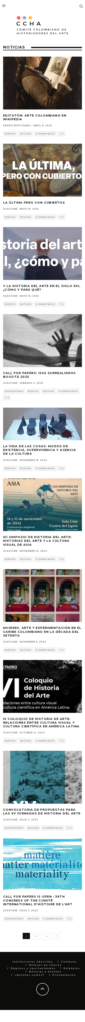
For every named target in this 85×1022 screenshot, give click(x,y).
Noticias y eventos (45, 971)
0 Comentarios (45, 134)
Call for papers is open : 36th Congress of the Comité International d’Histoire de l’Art (37, 900)
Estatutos (72, 968)
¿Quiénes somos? (30, 975)
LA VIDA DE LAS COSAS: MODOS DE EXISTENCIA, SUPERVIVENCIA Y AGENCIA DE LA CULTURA (39, 450)
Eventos (10, 134)
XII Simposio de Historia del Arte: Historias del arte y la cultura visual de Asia (37, 540)
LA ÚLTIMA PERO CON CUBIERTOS (34, 202)
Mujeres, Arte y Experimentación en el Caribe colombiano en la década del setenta (42, 631)
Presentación (64, 975)
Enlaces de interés (45, 965)
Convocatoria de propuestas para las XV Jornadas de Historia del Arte (41, 811)
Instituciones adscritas (32, 961)
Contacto (69, 961)
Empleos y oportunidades (33, 968)
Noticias (25, 134)
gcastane (10, 209)
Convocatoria (14, 391)
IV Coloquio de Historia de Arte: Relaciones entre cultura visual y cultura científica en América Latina (41, 722)
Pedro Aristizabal (17, 125)
